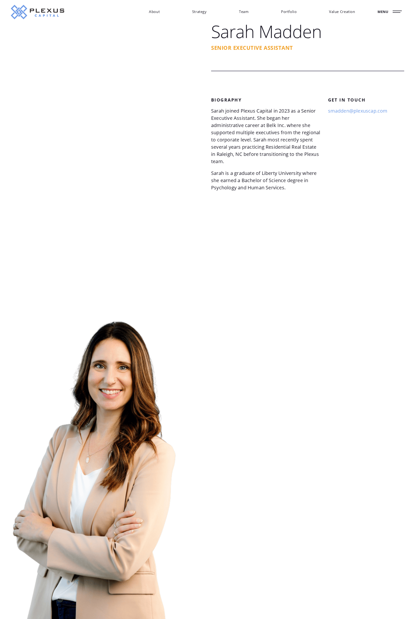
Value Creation (342, 11)
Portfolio (289, 11)
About (154, 11)
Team (244, 11)
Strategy (199, 11)
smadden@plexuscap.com (358, 111)
